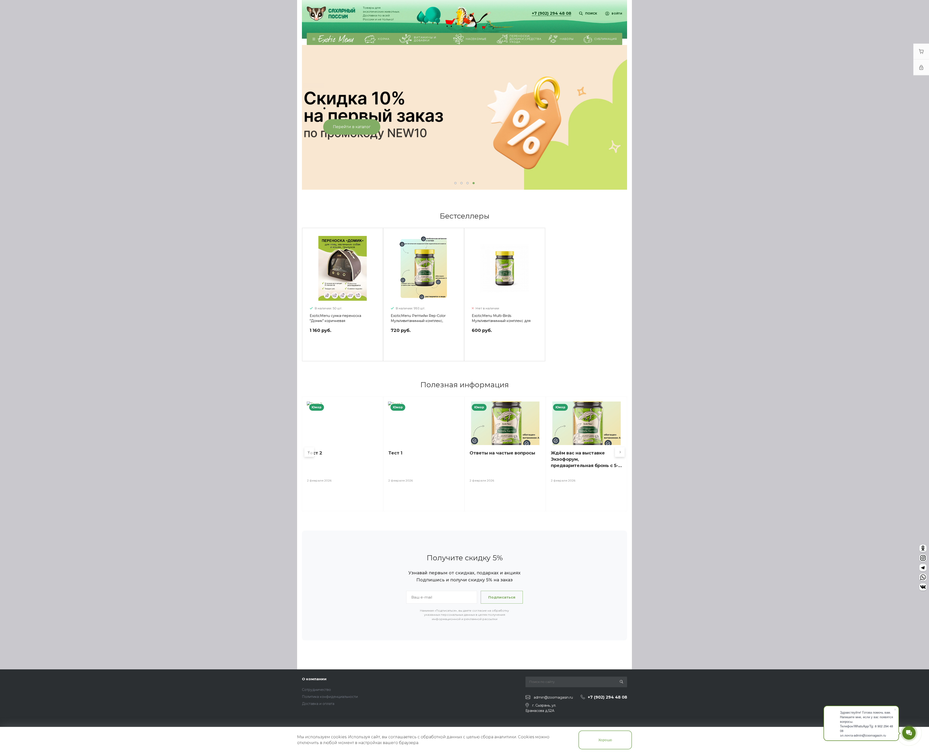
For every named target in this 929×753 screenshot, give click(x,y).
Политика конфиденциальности (330, 697)
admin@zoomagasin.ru (553, 697)
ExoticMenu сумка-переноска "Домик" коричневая (335, 318)
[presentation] (314, 117)
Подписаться (501, 597)
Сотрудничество (316, 689)
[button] (455, 183)
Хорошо (605, 740)
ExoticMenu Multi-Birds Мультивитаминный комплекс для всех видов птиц (501, 321)
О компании (314, 679)
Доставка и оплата (318, 704)
